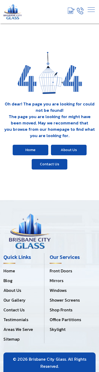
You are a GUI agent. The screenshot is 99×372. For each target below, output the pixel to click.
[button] (91, 10)
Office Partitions (65, 319)
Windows (58, 290)
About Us (12, 290)
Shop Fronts (61, 310)
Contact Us (14, 310)
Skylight (57, 329)
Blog (7, 280)
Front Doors (61, 271)
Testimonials (15, 319)
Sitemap (11, 339)
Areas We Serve (18, 329)
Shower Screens (65, 300)
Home (9, 271)
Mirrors (56, 280)
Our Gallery (14, 300)
